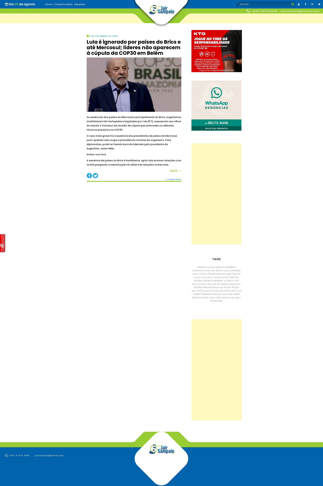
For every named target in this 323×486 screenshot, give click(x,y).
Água (238, 297)
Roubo (230, 294)
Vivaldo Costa (228, 297)
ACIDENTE (201, 267)
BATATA (219, 270)
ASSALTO (220, 267)
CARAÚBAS (235, 270)
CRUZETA (236, 274)
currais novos (200, 277)
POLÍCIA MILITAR (204, 290)
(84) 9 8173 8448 (265, 11)
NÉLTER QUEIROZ (221, 284)
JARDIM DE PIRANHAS (213, 280)
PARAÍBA (198, 287)
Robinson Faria (219, 294)
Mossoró (196, 284)
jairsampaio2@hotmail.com (300, 11)
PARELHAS (206, 287)
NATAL (204, 284)
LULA (237, 280)
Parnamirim (217, 287)
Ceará (195, 274)
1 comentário (173, 179)
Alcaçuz (211, 267)
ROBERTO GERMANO (202, 294)
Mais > (175, 171)
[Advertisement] (216, 193)
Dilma (210, 277)
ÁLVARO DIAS (216, 301)
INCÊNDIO (198, 280)
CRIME (228, 274)
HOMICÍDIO (233, 277)
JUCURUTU (229, 280)
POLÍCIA (227, 287)
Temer (212, 297)
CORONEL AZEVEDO (216, 274)
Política (216, 290)
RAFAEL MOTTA (231, 290)
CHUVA (202, 274)
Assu (213, 270)
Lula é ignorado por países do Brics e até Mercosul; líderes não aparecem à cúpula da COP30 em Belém (134, 47)
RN (240, 290)
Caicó (227, 270)
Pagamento (234, 284)
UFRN (218, 297)
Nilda (210, 284)
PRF (222, 290)
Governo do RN (221, 277)
